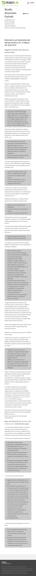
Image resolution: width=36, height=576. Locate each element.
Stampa (32, 2)
